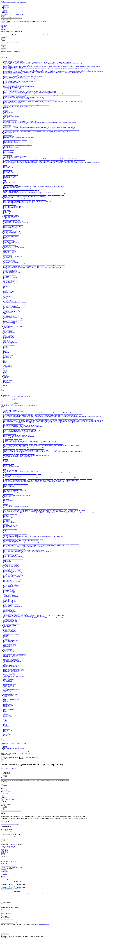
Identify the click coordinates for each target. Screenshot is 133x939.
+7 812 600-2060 (4, 852)
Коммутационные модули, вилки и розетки (13, 320)
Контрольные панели (8, 103)
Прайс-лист (6, 7)
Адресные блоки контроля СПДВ (36, 97)
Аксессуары (15, 196)
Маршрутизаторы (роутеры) (9, 238)
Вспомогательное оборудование (33, 123)
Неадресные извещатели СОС (44, 71)
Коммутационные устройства (10, 267)
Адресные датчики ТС (57, 127)
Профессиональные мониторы (10, 175)
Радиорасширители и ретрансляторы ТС (63, 128)
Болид (4, 180)
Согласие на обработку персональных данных (11, 867)
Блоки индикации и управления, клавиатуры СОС (22, 68)
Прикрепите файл (21, 884)
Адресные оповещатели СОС (10, 70)
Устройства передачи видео (32, 190)
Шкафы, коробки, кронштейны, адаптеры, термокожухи (31, 196)
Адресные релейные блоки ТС (34, 128)
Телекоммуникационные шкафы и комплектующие (15, 156)
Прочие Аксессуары (8, 312)
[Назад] (1, 389)
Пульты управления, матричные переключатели (14, 190)
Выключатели (6, 378)
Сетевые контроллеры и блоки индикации (13, 266)
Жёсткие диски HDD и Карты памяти (55, 186)
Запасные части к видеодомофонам (11, 273)
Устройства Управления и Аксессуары (12, 311)
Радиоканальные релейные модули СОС (77, 70)
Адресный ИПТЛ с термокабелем (11, 63)
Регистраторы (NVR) (8, 167)
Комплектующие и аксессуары (10, 182)
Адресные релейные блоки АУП (49, 92)
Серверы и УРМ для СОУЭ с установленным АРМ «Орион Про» (57, 162)
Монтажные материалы (9, 345)
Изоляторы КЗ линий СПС (55, 63)
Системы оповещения (9, 146)
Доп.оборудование (7, 115)
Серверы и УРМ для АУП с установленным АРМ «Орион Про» (38, 95)
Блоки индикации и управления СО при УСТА (24, 78)
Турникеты (42, 266)
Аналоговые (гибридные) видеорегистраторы (14, 193)
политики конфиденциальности (42, 924)
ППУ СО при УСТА (8, 78)
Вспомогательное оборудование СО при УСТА (14, 82)
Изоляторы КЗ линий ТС (47, 128)
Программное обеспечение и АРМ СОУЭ (32, 162)
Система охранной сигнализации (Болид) (13, 67)
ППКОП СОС (6, 68)
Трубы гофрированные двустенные (11, 338)
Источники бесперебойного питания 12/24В (13, 207)
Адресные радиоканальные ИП (10, 65)
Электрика (6, 376)
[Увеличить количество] (1, 788)
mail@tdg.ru (7, 14)
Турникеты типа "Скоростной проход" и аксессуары (15, 222)
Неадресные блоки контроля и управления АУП (14, 93)
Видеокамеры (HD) (7, 171)
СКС (5, 313)
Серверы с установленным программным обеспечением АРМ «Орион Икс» (53, 101)
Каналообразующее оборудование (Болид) (13, 233)
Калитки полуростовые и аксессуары (12, 226)
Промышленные (7, 357)
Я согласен (9, 937)
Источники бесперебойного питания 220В (13, 206)
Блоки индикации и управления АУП (18, 91)
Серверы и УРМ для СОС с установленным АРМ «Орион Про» (39, 72)
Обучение (15, 847)
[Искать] (16, 399)
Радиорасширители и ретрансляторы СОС (41, 70)
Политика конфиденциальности (8, 861)
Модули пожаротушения (9, 292)
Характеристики (17, 810)
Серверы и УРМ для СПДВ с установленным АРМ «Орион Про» (18, 101)
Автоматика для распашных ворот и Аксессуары (14, 302)
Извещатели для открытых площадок (12, 105)
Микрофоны (6, 148)
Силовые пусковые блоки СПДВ (11, 100)
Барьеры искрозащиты (8, 86)
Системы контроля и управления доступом (14, 247)
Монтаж (5, 11)
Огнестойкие (6, 356)
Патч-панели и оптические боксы (11, 321)
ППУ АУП (5, 91)
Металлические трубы (8, 335)
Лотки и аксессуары (8, 341)
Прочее (5, 375)
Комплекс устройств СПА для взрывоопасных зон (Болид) (17, 85)
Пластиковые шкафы (8, 330)
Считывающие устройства (9, 251)
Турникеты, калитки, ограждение (11, 216)
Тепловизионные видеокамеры (32, 193)
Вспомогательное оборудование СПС (68, 65)
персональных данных (40, 892)
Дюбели (5, 350)
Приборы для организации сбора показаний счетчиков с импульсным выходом (22, 122)
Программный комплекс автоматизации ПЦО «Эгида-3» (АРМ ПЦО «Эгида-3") (22, 76)
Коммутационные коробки (9, 295)
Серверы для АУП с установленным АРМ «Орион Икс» (66, 95)
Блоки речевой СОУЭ (20, 161)
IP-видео (5, 165)
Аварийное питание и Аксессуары (11, 310)
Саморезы (5, 363)
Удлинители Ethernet (8, 243)
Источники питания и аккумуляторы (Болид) (14, 198)
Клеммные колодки (8, 380)
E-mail (15, 922)
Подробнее (3, 937)
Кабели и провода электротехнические (12, 138)
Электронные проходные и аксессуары (12, 228)
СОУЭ (4, 151)
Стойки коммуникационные (10, 316)
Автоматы (5, 377)
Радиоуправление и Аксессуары (10, 308)
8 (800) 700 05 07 (19, 14)
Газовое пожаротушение (9, 280)
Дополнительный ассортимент (10, 343)
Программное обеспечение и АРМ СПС (12, 66)
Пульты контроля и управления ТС (11, 127)
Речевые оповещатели (8, 152)
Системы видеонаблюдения (10, 163)
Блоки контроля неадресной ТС (43, 130)
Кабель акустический (8, 143)
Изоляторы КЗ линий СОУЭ (21, 160)
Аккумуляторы (6, 210)
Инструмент (6, 352)
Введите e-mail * (17, 881)
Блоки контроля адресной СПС (35, 62)
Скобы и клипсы (7, 365)
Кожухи (5, 187)
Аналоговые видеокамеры (44, 192)
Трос (4, 368)
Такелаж (5, 367)
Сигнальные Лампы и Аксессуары (11, 307)
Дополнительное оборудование (10, 185)
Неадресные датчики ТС (57, 130)
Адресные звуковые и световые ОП (53, 158)
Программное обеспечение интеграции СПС (90, 66)
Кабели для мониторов (8, 177)
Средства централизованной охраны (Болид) (14, 73)
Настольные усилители (8, 150)
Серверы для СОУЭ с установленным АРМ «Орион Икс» (87, 162)
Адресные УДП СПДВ (22, 98)
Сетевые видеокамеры (8, 192)
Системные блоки (7, 155)
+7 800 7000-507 (4, 850)
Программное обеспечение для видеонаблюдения (52, 193)
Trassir (4, 181)
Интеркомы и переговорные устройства (12, 272)
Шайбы (5, 373)
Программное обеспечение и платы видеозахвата (15, 183)
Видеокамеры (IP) (7, 166)
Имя (15, 920)
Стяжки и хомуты (7, 366)
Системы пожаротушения (10, 275)
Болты (4, 360)
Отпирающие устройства (9, 250)
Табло (12, 113)
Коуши (5, 372)
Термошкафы (6, 327)
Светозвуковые (6, 113)
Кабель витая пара (7, 135)
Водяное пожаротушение (9, 278)
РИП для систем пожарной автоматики (12, 200)
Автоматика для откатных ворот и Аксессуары (14, 303)
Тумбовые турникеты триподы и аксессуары (13, 218)
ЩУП (4, 118)
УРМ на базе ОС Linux (25, 195)
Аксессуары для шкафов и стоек (11, 317)
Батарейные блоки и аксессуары (11, 213)
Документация (10, 810)
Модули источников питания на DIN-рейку (41, 201)
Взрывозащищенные (19, 192)
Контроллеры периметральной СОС (11, 71)
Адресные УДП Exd (17, 88)
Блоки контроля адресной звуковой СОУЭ (35, 158)
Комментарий (16, 891)
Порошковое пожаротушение (10, 277)
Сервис (5, 10)
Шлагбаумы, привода (9, 300)
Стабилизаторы (7, 211)
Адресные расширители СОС (70, 68)
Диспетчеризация (7, 257)
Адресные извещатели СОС (56, 68)
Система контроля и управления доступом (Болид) (15, 263)
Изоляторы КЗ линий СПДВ (10, 98)
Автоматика (6, 117)
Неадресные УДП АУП (31, 93)
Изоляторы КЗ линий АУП (9, 92)
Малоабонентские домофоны (10, 271)
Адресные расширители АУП (49, 91)
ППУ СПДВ (6, 97)
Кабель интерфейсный (8, 136)
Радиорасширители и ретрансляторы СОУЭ (38, 160)
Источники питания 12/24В (9, 205)
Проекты (23, 396)
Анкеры (5, 346)
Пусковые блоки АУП (43, 93)
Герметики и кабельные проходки (11, 348)
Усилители (5, 153)
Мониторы (5, 173)
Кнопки (5, 381)
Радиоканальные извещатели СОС (59, 70)
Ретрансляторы (17, 103)
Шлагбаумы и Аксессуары (9, 301)
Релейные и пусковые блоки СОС (59, 71)
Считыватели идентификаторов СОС (76, 71)
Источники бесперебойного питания (12, 202)
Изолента (5, 351)
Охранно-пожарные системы (10, 60)
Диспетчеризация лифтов (9, 260)
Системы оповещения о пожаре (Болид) (12, 157)
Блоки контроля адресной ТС (44, 127)
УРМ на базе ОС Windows (37, 195)
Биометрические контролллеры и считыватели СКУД (33, 265)
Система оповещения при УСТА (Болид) (13, 77)
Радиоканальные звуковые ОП (56, 160)
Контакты (5, 12)
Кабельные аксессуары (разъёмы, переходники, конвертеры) (17, 145)
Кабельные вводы (7, 353)
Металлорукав (6, 340)
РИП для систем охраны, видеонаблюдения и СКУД (34, 200)
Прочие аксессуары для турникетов (11, 231)
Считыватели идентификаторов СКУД (55, 265)
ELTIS (4, 771)
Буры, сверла (6, 347)
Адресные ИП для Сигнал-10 (64, 62)
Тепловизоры (6, 168)
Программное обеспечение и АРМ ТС (30, 131)
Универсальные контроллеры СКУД (11, 265)
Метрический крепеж (8, 358)
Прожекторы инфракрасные (23, 188)
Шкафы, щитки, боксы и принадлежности (14, 326)
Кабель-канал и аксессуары (9, 333)
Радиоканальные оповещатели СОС (95, 70)
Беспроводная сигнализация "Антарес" (12, 102)
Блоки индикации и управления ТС (28, 127)
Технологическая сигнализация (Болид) (12, 126)
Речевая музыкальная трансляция (11, 147)
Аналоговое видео (7, 170)
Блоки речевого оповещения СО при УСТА (13, 80)
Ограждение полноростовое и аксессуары (13, 225)
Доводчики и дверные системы (10, 253)
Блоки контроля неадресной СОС (29, 71)
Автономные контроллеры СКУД (31, 266)
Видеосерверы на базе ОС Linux (71, 193)
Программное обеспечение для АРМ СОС (13, 72)
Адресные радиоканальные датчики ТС (82, 128)
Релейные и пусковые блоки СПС (51, 65)
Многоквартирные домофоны (10, 270)
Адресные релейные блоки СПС (41, 63)
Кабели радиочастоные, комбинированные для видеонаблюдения (18, 137)
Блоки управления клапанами (10, 120)
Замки (4, 297)
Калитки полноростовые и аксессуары (12, 227)
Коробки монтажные (8, 355)
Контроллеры (6, 248)
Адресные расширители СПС (26, 63)
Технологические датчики (9, 106)
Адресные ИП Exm (16, 87)
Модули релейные (27, 106)
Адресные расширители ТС (69, 127)
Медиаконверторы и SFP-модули (11, 242)
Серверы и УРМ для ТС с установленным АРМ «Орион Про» (53, 131)
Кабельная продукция (9, 132)
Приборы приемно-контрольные (11, 290)
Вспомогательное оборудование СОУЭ (12, 162)
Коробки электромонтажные (10, 342)
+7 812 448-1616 (4, 851)
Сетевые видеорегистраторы (31, 192)
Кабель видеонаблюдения (9, 141)
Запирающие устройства (9, 252)
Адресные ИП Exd (7, 88)
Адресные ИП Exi (7, 87)
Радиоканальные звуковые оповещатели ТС (13, 130)
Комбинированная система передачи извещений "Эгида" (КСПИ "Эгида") (21, 75)
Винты (5, 361)
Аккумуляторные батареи (27, 202)
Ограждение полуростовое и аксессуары (13, 223)
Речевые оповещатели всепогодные (28, 81)
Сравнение (6, 5)
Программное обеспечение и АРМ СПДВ (47, 100)
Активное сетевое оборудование (11, 232)
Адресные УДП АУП (37, 92)
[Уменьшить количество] (4, 788)
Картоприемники (7, 230)
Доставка (9, 846)
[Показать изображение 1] (18, 780)
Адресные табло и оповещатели (23, 92)
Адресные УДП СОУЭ (8, 160)
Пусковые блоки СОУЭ (8, 161)
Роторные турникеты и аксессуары (11, 220)
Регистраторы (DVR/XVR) (9, 172)
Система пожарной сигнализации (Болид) (13, 61)
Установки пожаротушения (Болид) (11, 90)
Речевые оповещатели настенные (32, 80)
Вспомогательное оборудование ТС (11, 131)
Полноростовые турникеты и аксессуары (13, 221)
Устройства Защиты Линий (9, 245)
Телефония (5, 325)
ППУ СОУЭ (6, 158)
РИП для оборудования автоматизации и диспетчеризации (17, 201)
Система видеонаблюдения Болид (11, 191)
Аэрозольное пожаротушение (10, 281)
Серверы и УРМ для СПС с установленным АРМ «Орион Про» (38, 66)
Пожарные (5, 110)
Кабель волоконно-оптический (10, 142)
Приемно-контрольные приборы (11, 116)
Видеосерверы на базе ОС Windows (11, 195)
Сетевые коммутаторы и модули (11, 236)
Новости (5, 8)
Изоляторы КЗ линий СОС (24, 70)
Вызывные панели (7, 196)
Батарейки (5, 212)
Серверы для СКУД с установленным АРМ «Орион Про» (51, 267)
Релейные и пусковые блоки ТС (71, 130)
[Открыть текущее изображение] (2, 761)
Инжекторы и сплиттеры (9, 241)
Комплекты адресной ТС (30, 130)
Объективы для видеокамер (9, 188)
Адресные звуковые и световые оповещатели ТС (14, 128)
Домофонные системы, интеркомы (12, 268)
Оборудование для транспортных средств (54, 195)
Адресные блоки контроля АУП (34, 91)
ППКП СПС (6, 62)
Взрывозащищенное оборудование (12, 283)
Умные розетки (19, 106)
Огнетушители (6, 276)
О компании (6, 6)
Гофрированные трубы (8, 337)
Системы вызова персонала (9, 258)
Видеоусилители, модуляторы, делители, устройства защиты (31, 186)
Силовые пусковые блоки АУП (55, 93)
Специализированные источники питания (13, 208)
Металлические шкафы (8, 328)
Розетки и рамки (7, 382)
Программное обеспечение (9, 83)
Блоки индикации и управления (17, 158)
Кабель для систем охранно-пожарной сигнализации (15, 133)
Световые (10, 112)
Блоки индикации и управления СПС (18, 62)
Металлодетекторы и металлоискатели (12, 256)
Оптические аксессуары (9, 322)
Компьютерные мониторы (9, 176)
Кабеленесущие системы (9, 332)
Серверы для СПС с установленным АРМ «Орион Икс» (66, 66)
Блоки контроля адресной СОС (42, 68)
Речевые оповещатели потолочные (11, 81)
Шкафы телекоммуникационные (11, 315)
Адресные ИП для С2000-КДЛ (50, 62)
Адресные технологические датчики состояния (14, 123)
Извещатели (6, 107)
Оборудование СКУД (8, 296)
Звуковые (5, 112)
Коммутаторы (6, 237)
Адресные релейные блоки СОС (85, 68)
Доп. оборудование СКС (9, 323)
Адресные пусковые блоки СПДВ (36, 98)
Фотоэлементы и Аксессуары (10, 306)
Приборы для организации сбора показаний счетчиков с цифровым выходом (59, 122)
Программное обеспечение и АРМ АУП (12, 95)
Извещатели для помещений (27, 103)
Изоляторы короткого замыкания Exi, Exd (24, 86)
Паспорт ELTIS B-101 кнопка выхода (9, 824)
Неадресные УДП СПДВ (77, 101)
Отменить (9, 21)
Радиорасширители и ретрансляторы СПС (72, 63)
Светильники (6, 383)
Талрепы (5, 370)
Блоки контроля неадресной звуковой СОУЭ (74, 160)
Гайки (4, 362)
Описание (3, 810)
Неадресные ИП (38, 65)
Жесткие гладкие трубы (8, 336)
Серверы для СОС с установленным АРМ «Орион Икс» (67, 72)
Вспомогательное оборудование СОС (94, 71)
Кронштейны (10, 187)
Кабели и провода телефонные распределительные (15, 140)
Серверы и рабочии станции (10, 178)
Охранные (5, 108)
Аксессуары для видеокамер (10, 186)
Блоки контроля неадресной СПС (26, 65)
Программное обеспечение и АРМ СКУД (27, 267)
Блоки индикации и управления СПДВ (18, 97)
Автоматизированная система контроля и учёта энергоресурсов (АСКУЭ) (20, 121)
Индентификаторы (7, 255)
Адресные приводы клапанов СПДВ (28, 100)
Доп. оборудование (7, 282)
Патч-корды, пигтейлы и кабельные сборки (13, 318)
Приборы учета (7, 125)
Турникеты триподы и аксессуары (11, 217)
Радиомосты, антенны (8, 240)
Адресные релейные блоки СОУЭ (70, 158)
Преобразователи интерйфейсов (11, 235)
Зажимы (5, 371)
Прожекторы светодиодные (36, 188)
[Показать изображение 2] (52, 780)
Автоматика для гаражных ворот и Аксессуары (14, 305)
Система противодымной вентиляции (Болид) (14, 96)
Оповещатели (24, 105)
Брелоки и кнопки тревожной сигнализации (38, 105)
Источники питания (8, 197)
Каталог (3, 397)
